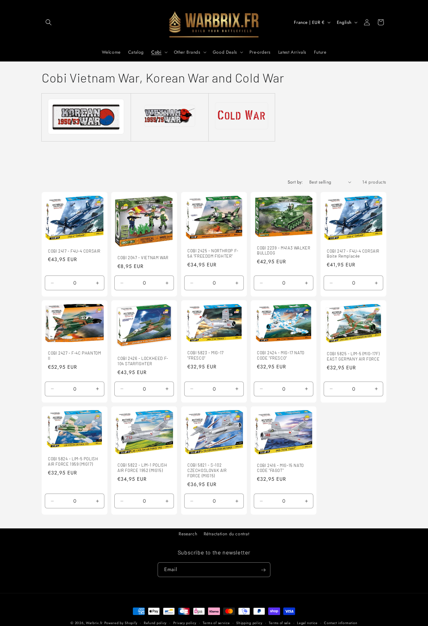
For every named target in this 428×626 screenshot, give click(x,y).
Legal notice (307, 622)
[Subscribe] (263, 570)
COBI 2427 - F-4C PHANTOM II (74, 355)
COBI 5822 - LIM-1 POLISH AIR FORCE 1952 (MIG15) (142, 468)
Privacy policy (184, 622)
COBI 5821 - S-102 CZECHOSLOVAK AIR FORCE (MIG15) (207, 470)
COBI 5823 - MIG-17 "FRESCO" (205, 355)
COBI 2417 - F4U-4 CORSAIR (74, 250)
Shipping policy (249, 622)
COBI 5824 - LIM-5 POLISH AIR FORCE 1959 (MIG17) (73, 461)
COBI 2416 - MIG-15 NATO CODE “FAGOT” (280, 468)
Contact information (340, 622)
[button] (48, 22)
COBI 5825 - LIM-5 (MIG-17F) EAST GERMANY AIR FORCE (353, 356)
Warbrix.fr (94, 622)
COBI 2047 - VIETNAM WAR (143, 257)
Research (188, 534)
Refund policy (155, 622)
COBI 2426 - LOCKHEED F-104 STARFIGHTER (142, 361)
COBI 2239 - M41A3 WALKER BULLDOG (283, 250)
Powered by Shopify (121, 622)
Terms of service (216, 622)
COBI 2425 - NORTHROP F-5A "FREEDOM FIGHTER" (212, 253)
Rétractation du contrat (226, 534)
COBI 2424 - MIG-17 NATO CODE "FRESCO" (281, 355)
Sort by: (295, 182)
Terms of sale (279, 622)
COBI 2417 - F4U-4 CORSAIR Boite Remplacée (353, 253)
